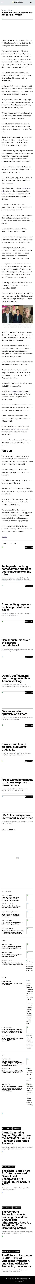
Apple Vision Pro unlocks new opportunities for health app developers (11, 915)
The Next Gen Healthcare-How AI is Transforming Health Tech (12, 923)
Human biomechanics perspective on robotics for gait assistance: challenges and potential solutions (12, 932)
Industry (11, 895)
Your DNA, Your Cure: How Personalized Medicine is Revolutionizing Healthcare (10, 899)
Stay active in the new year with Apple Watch (12, 984)
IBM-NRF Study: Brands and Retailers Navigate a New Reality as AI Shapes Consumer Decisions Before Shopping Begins (12, 1063)
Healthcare (5, 895)
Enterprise (8, 912)
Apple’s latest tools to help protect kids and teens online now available (12, 1039)
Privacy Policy (20, 1280)
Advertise (20, 1281)
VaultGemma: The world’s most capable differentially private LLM (12, 963)
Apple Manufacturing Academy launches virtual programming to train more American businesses (12, 1031)
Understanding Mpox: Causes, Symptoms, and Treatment (11, 906)
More (4, 10)
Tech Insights (16, 1128)
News (10, 10)
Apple (3, 912)
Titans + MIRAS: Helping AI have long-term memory (12, 955)
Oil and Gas (11, 1166)
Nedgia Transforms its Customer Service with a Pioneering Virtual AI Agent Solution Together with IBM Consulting (12, 1089)
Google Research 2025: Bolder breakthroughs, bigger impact (11, 947)
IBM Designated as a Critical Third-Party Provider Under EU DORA (13, 1071)
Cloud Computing (7, 1128)
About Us (12, 1280)
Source (4, 537)
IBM (9, 1059)
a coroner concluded (15, 391)
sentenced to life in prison (15, 429)
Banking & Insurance (8, 1251)
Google (10, 944)
